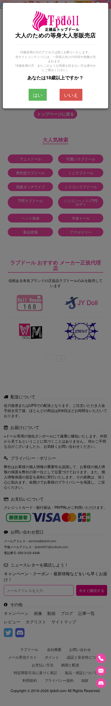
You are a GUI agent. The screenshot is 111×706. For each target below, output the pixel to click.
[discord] (101, 683)
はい (37, 94)
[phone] (101, 658)
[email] (101, 671)
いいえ (71, 94)
